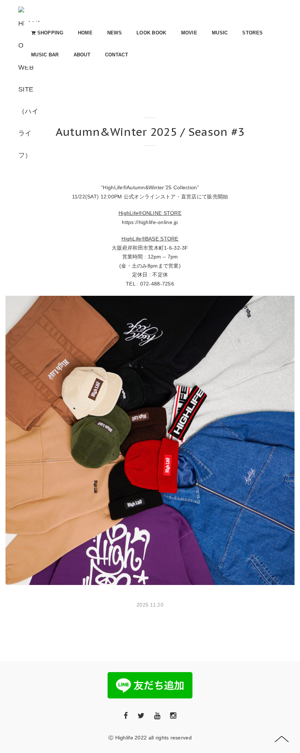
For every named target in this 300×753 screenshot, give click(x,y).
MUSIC (220, 33)
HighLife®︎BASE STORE (149, 239)
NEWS (114, 33)
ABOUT (82, 54)
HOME (85, 33)
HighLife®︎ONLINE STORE (150, 213)
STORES (252, 33)
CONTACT (116, 54)
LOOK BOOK (151, 33)
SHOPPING (49, 33)
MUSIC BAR (45, 54)
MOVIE (189, 33)
